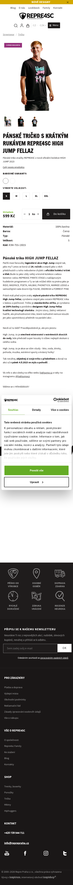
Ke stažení (9, 752)
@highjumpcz (22, 376)
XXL (46, 196)
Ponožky (8, 792)
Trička (7, 798)
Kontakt (57, 8)
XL (36, 196)
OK (64, 648)
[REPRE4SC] (36, 16)
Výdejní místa (11, 693)
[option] (6, 181)
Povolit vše (36, 470)
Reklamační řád (12, 705)
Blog (13, 8)
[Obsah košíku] (28, 25)
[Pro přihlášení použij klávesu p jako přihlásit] (22, 25)
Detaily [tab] (36, 409)
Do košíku (60, 214)
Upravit (34, 481)
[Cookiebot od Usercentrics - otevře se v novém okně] (53, 400)
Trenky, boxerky (12, 786)
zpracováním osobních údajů (54, 658)
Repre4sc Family (12, 746)
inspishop (49, 877)
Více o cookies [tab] (60, 409)
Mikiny (7, 804)
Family (46, 8)
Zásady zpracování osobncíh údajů (22, 711)
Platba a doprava (13, 687)
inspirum (14, 877)
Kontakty (9, 764)
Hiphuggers (10, 811)
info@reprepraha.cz (16, 843)
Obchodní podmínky (15, 699)
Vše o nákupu (11, 718)
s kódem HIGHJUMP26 (13, 45)
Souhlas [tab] (13, 409)
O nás (22, 8)
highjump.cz (46, 372)
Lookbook (34, 8)
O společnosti (11, 740)
